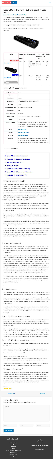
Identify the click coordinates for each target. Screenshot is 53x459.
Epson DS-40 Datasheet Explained (18, 159)
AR (13, 441)
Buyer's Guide (13, 442)
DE (13, 444)
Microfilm (13, 446)
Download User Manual (23, 132)
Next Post (43, 393)
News (13, 448)
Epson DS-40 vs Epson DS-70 (17, 175)
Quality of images (12, 165)
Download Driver (22, 129)
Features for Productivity (15, 162)
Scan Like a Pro (13, 454)
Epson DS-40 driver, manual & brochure (20, 172)
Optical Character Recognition (13, 450)
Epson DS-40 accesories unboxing (18, 169)
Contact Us (40, 442)
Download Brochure (23, 135)
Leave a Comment (8, 14)
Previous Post (10, 393)
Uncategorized (13, 456)
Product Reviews (17, 14)
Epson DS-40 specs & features (17, 156)
